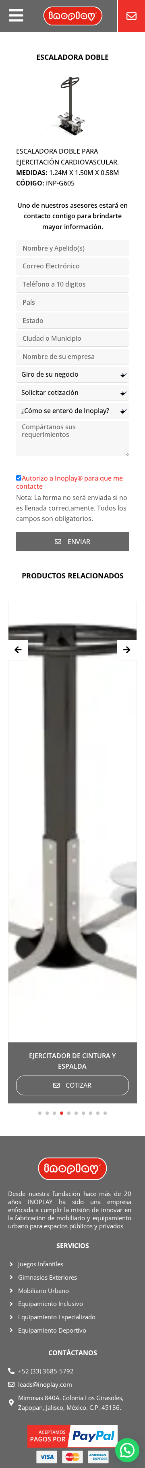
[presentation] (18, 650)
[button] (39, 1113)
